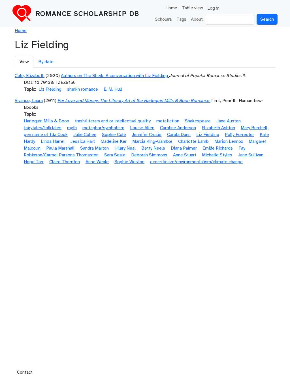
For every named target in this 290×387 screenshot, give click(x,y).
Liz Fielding (50, 89)
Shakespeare (198, 121)
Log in (213, 8)
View (24, 62)
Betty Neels (153, 148)
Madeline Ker (114, 141)
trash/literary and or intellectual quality (113, 121)
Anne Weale (97, 162)
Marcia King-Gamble (152, 141)
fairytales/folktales (42, 128)
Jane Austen (228, 121)
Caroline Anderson (178, 128)
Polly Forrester (239, 134)
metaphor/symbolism (103, 128)
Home (171, 8)
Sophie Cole (114, 134)
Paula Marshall (60, 148)
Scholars (163, 19)
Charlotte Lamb (193, 141)
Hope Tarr (34, 162)
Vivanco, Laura (29, 100)
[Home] (24, 13)
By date (46, 62)
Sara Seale (114, 155)
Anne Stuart (184, 155)
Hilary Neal (125, 148)
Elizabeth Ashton (218, 128)
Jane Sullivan (250, 155)
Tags (181, 19)
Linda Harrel (53, 141)
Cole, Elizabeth (29, 75)
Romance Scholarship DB (87, 13)
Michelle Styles (217, 155)
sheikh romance (82, 89)
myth (72, 128)
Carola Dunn (179, 134)
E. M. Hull (113, 89)
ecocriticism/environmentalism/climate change (196, 162)
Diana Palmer (184, 148)
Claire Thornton (64, 162)
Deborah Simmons (149, 155)
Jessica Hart (82, 141)
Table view (192, 8)
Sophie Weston (129, 162)
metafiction (167, 121)
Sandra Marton (94, 148)
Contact (25, 372)
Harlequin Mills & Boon (46, 121)
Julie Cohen (84, 134)
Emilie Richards (217, 148)
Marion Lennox (228, 141)
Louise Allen (142, 128)
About (197, 19)
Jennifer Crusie (146, 134)
